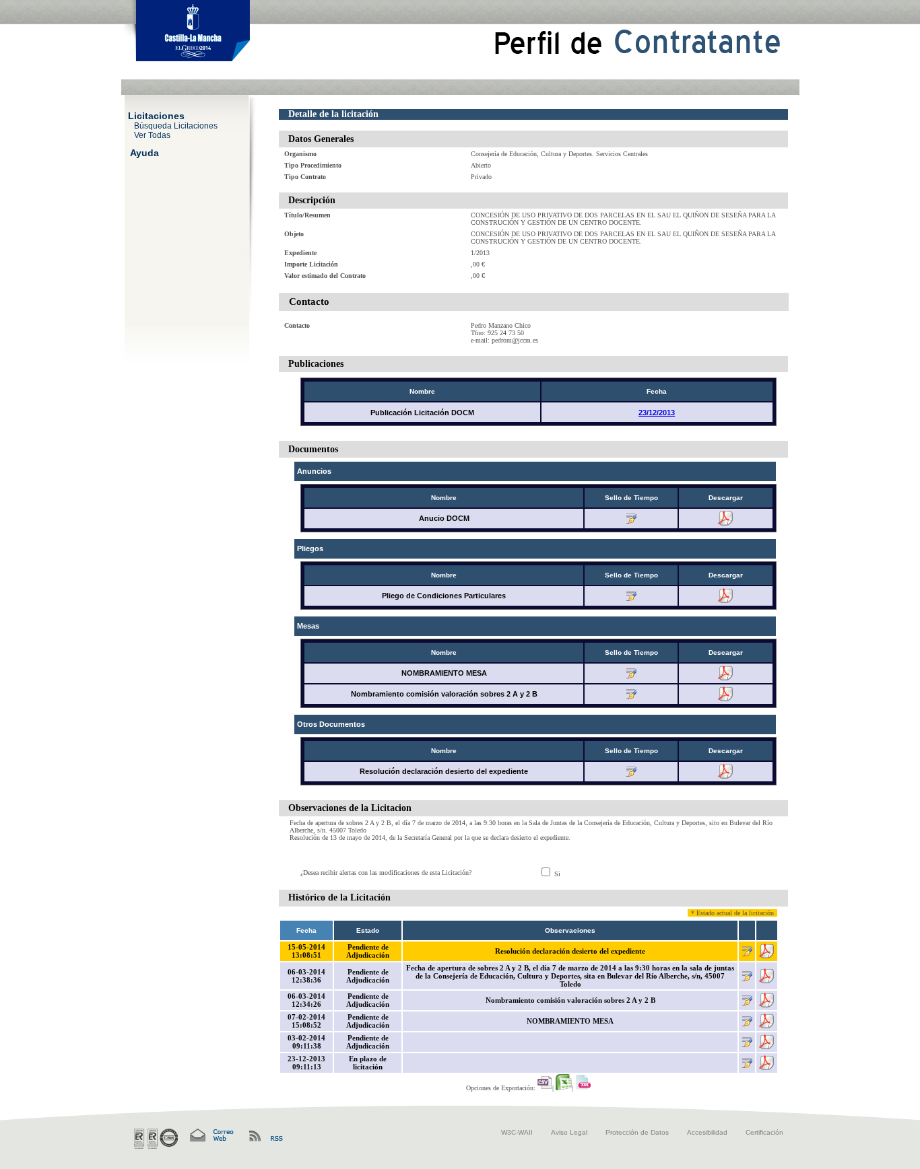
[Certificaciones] (156, 1139)
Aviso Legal (569, 1132)
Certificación (764, 1132)
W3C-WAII (517, 1132)
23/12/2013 (656, 413)
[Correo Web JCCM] (211, 1136)
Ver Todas (152, 134)
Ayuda (144, 152)
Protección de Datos (637, 1132)
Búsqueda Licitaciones (176, 125)
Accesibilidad (707, 1132)
